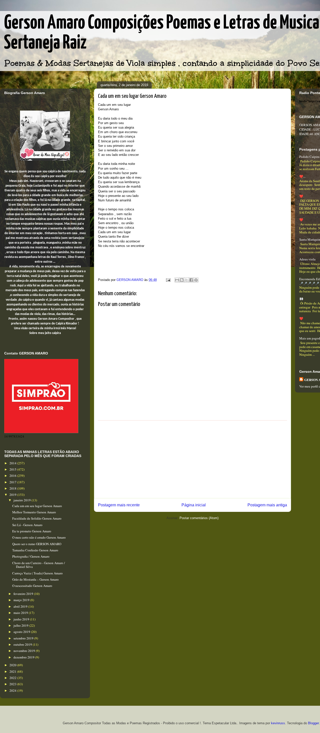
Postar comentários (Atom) (199, 518)
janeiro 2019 (23, 500)
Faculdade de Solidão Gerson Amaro (37, 518)
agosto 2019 (22, 631)
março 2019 (22, 600)
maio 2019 (21, 612)
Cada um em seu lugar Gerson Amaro (37, 506)
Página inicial (194, 505)
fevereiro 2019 (24, 593)
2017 (13, 482)
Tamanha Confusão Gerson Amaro (35, 550)
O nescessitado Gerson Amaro (32, 585)
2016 (13, 475)
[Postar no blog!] (181, 279)
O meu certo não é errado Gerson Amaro (39, 537)
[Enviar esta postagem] (168, 280)
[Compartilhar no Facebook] (191, 279)
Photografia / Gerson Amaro (31, 556)
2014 (13, 463)
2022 (13, 677)
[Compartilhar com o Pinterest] (196, 279)
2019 (13, 494)
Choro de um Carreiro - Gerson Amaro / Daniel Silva (38, 565)
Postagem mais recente (119, 505)
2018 (13, 488)
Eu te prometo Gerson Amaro (31, 531)
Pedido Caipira (309, 156)
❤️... (302, 176)
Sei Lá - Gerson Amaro (27, 525)
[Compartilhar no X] (186, 279)
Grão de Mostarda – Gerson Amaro (35, 579)
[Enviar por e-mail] (177, 279)
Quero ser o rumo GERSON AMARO (36, 544)
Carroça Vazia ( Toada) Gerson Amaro (37, 573)
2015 (13, 469)
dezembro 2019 (24, 657)
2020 (13, 665)
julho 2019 (21, 625)
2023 (13, 684)
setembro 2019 (24, 638)
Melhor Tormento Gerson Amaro (34, 512)
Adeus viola (307, 259)
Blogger (313, 723)
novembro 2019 (25, 650)
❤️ (301, 196)
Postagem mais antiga (267, 505)
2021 (13, 671)
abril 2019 (21, 606)
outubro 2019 (23, 644)
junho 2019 (22, 619)
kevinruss (278, 723)
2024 (13, 690)
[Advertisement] (192, 459)
